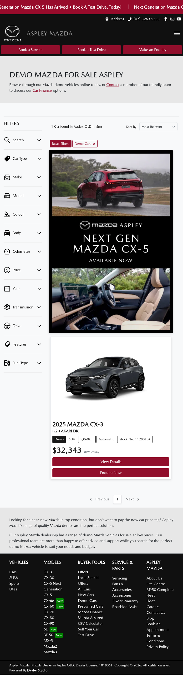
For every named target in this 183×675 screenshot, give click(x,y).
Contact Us (156, 612)
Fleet (151, 601)
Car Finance (42, 90)
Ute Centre (156, 584)
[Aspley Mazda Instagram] (173, 19)
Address (117, 19)
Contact (112, 84)
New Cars (86, 595)
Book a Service (31, 49)
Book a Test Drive (91, 49)
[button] (177, 33)
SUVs (13, 577)
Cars (12, 572)
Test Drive (86, 635)
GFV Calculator (90, 623)
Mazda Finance (90, 612)
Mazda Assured (90, 617)
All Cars (84, 589)
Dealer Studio (37, 670)
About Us (154, 578)
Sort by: (131, 126)
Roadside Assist (124, 606)
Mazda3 (50, 652)
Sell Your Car (88, 629)
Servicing (119, 578)
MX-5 (48, 640)
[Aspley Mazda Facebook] (166, 19)
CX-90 (49, 623)
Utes (13, 589)
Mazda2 (50, 646)
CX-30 (49, 577)
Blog (150, 618)
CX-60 (49, 606)
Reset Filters (60, 144)
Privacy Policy (157, 647)
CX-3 (48, 572)
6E (46, 629)
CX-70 (49, 612)
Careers (153, 606)
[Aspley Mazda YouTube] (180, 19)
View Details (111, 461)
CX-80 (49, 617)
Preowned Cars (90, 606)
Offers (83, 572)
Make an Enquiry (152, 49)
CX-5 (48, 595)
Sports (14, 583)
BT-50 (48, 635)
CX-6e (49, 600)
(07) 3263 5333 (146, 19)
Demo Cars (87, 600)
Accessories (122, 595)
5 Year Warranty (125, 601)
